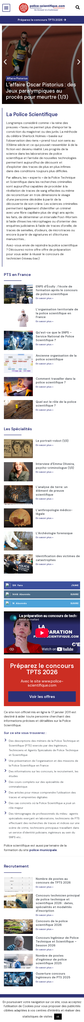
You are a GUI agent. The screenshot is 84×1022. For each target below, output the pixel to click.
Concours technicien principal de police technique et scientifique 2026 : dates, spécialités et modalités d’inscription (58, 903)
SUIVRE (75, 594)
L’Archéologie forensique (54, 533)
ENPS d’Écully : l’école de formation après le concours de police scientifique (57, 290)
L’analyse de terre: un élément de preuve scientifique (52, 491)
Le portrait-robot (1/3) (52, 441)
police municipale (43, 850)
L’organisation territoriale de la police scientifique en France (57, 313)
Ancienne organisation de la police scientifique (56, 357)
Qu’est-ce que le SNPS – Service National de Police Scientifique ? (55, 336)
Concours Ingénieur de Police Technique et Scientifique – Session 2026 (57, 941)
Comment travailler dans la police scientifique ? (55, 381)
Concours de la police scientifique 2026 (52, 923)
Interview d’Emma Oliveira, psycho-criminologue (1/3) (55, 466)
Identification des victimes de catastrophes (58, 558)
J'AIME (75, 585)
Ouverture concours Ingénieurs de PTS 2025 (53, 976)
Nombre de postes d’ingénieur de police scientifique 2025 (51, 959)
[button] (6, 8)
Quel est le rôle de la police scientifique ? (56, 404)
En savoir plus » (44, 298)
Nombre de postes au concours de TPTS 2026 (53, 881)
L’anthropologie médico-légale (54, 512)
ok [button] (57, 1016)
